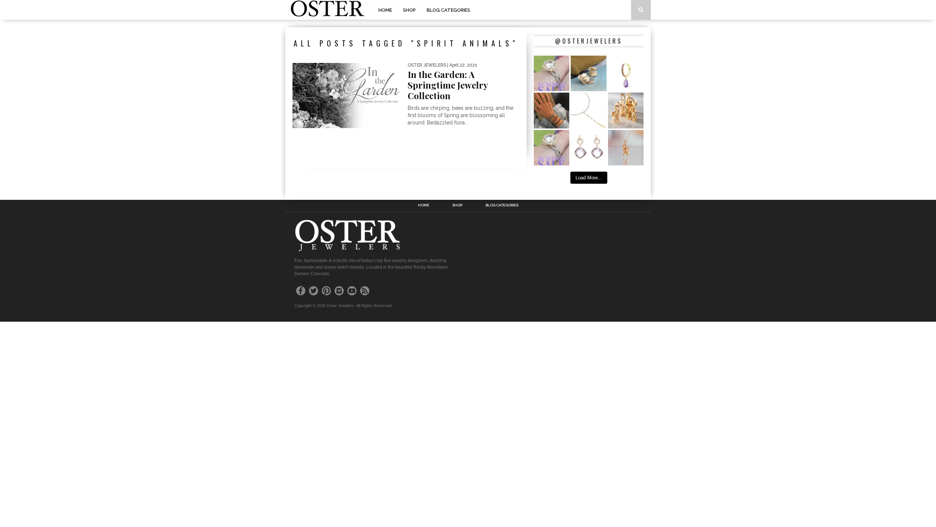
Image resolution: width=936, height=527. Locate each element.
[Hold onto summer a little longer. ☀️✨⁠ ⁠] (551, 110)
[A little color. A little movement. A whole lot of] (626, 73)
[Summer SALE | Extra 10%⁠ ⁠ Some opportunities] (551, 73)
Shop (409, 10)
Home (385, 10)
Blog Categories (448, 10)
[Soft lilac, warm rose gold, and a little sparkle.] (588, 147)
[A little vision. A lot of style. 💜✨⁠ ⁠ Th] (588, 110)
